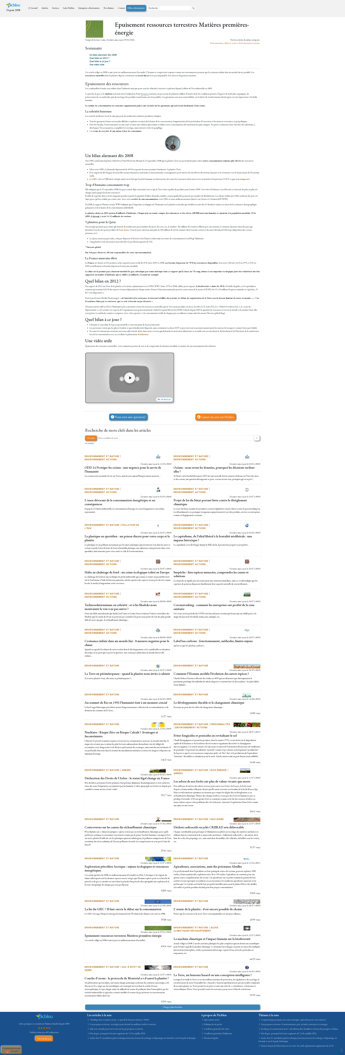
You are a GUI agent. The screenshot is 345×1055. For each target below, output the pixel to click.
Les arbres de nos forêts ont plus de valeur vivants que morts (212, 781)
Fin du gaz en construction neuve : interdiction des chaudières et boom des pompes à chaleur (299, 1028)
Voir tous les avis (44, 1038)
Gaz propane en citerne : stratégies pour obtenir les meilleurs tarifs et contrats (122, 1024)
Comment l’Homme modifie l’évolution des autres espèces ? (211, 674)
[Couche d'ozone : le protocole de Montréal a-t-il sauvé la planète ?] (158, 967)
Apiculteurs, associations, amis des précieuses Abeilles (208, 866)
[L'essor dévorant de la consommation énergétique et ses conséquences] (158, 489)
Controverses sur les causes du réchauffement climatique (120, 827)
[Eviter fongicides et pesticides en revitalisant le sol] (247, 724)
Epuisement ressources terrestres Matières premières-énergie (123, 935)
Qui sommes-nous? (211, 1019)
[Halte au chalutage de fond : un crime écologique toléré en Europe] (158, 561)
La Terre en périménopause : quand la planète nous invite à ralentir (127, 674)
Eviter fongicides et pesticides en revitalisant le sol (205, 735)
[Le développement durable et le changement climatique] (247, 694)
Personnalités (220, 724)
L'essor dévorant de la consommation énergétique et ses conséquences (120, 502)
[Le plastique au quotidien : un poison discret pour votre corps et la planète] (158, 525)
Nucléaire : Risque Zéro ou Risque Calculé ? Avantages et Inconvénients (121, 734)
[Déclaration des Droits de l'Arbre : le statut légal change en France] (158, 770)
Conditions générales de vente (216, 1028)
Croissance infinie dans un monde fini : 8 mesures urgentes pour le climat (127, 643)
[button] (129, 378)
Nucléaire (217, 819)
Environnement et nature (249, 43)
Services (55, 8)
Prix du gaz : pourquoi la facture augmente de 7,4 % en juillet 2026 (117, 1033)
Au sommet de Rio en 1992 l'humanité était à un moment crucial (126, 702)
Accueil (34, 8)
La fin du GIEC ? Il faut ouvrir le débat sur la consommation (123, 909)
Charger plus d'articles (172, 1007)
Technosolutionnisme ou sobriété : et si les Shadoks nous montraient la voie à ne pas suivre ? (121, 607)
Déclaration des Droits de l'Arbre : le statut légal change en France (127, 778)
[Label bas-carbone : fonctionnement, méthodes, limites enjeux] (247, 629)
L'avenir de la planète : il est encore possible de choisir (208, 909)
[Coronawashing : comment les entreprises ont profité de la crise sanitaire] (247, 594)
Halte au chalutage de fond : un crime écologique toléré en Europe (127, 572)
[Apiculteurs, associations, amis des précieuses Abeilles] (247, 858)
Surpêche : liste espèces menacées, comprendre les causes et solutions (211, 574)
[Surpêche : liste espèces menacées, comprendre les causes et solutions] (247, 561)
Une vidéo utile (96, 64)
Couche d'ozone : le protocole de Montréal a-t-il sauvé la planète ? (127, 978)
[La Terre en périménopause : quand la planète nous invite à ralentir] (158, 666)
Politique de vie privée (212, 1024)
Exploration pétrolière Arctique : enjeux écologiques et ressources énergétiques (127, 868)
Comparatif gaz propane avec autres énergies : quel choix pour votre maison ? (293, 1019)
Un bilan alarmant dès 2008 (103, 55)
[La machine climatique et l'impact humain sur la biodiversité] (247, 927)
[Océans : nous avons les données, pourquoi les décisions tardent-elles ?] (247, 456)
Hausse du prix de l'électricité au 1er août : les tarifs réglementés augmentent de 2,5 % (297, 1045)
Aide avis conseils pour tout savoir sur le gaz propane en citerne (116, 1028)
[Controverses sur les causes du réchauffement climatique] (158, 819)
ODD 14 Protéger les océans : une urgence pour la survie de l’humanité (123, 469)
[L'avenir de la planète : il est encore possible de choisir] (247, 901)
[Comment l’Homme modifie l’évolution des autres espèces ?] (247, 666)
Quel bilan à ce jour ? (99, 61)
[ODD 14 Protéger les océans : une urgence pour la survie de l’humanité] (158, 456)
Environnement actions (101, 459)
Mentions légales (210, 1038)
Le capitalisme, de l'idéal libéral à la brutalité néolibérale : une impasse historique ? (213, 538)
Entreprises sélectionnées (89, 8)
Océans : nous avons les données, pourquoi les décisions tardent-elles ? (214, 469)
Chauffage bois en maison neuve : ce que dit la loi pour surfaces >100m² (119, 1019)
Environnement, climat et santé (223, 43)
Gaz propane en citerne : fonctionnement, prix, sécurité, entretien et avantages (294, 1024)
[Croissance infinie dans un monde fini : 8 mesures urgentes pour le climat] (158, 629)
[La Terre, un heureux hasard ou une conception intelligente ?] (247, 967)
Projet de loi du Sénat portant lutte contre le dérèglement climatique (210, 502)
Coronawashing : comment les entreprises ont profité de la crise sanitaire (214, 607)
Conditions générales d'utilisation (217, 1033)
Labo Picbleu (68, 8)
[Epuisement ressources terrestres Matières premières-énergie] (158, 927)
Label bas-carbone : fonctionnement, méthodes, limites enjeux (213, 641)
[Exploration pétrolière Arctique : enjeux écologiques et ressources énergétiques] (158, 858)
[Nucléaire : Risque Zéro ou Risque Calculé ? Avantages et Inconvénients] (158, 724)
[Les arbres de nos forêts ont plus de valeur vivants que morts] (247, 770)
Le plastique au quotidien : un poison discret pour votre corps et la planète (127, 538)
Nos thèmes (109, 8)
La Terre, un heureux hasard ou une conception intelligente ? (213, 975)
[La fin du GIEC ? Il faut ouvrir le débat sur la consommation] (158, 901)
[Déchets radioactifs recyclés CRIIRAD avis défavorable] (247, 819)
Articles (45, 8)
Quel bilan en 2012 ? (99, 58)
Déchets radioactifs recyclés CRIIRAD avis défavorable (209, 827)
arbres (126, 770)
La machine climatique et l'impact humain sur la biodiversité (212, 939)
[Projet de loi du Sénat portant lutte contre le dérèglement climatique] (247, 489)
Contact (121, 8)
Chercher (91, 438)
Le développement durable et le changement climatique (209, 702)
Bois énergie (219, 770)
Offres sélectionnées (136, 8)
